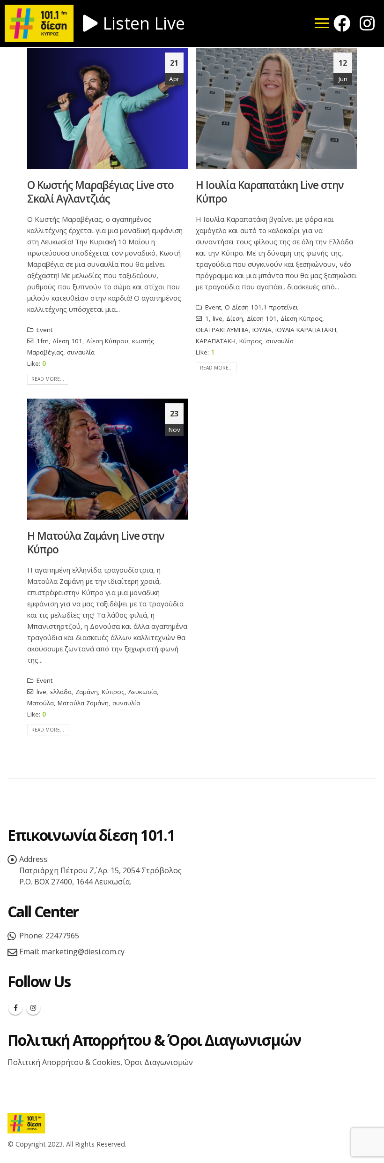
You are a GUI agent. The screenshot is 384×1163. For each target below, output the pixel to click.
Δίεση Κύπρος (301, 318)
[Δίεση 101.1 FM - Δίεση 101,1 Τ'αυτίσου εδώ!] (26, 1122)
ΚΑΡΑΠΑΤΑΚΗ (216, 341)
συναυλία (81, 352)
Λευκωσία (142, 691)
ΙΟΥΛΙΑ (262, 329)
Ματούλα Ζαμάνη (83, 703)
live (217, 318)
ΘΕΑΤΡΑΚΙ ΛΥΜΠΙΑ (222, 329)
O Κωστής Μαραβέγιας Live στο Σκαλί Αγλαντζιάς (100, 192)
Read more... (47, 379)
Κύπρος (250, 341)
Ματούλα (40, 703)
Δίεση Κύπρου (107, 341)
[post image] (107, 108)
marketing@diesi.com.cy (83, 951)
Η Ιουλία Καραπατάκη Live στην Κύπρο (269, 192)
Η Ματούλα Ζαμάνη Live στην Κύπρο (95, 543)
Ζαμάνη (86, 691)
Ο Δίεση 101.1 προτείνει (261, 307)
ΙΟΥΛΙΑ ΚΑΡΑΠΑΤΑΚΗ (305, 329)
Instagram (33, 1008)
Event (44, 329)
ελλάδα (61, 691)
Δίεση (234, 318)
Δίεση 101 (67, 341)
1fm (43, 341)
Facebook (15, 1008)
